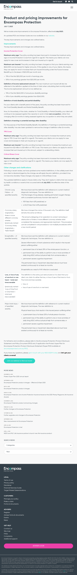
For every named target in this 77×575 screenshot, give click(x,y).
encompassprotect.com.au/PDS (16, 348)
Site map (7, 531)
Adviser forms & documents (14, 515)
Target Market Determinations (15, 490)
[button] (71, 1)
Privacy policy (9, 483)
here (64, 571)
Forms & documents (11, 504)
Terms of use (8, 480)
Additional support (10, 539)
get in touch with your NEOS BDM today (43, 353)
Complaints (8, 536)
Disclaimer (7, 485)
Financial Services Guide (12, 488)
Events (6, 517)
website (51, 36)
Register (7, 512)
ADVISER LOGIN (38, 546)
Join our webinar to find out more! (19, 361)
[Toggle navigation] (72, 7)
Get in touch (57, 1)
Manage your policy (11, 499)
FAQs (6, 534)
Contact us (8, 529)
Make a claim (9, 501)
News (6, 520)
